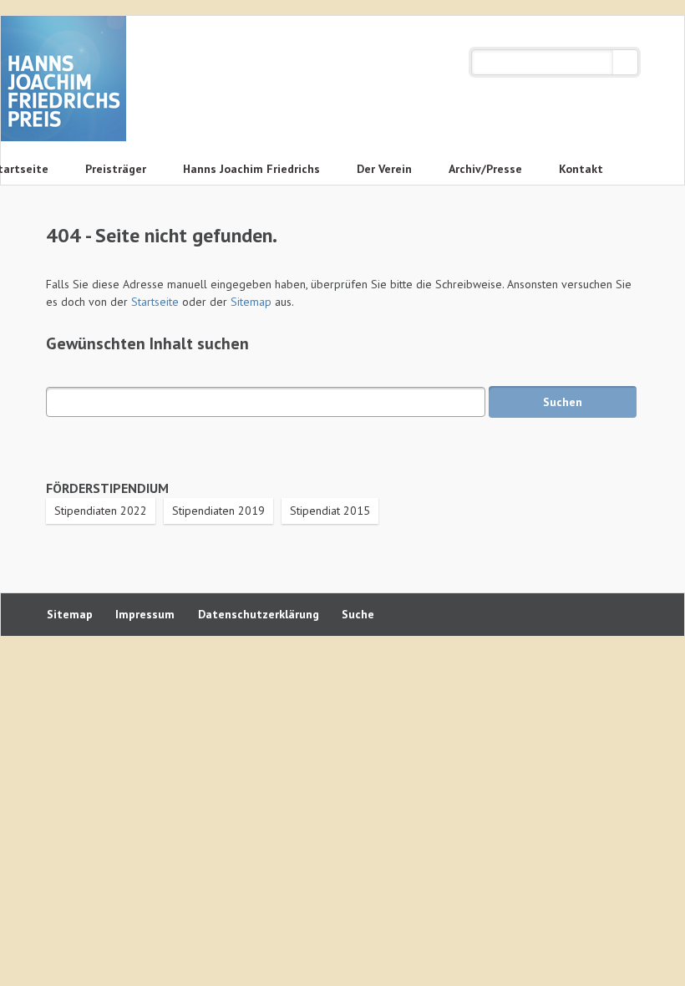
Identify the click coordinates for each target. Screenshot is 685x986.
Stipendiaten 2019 (218, 510)
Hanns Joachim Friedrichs (251, 168)
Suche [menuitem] (358, 614)
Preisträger (115, 168)
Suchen (625, 62)
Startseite (155, 301)
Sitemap (251, 301)
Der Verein (384, 168)
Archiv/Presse (485, 168)
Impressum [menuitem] (145, 614)
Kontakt (581, 168)
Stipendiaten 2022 (100, 510)
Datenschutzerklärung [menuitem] (258, 614)
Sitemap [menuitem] (70, 614)
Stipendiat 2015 (330, 510)
